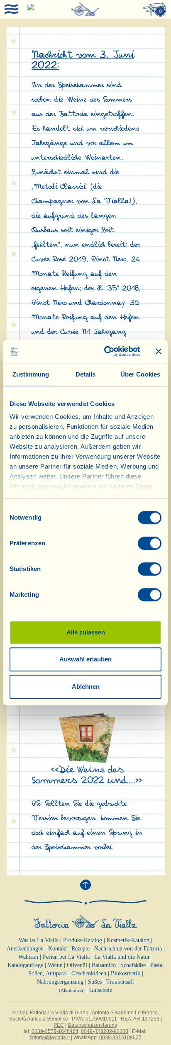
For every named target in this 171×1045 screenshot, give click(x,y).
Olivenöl (77, 965)
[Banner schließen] (158, 351)
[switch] (149, 543)
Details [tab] (86, 374)
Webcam (28, 957)
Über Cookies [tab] (140, 374)
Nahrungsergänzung (60, 982)
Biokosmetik (125, 973)
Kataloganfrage (25, 965)
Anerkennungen (25, 948)
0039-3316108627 (120, 1037)
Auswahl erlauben (85, 659)
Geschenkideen (88, 973)
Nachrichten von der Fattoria (128, 948)
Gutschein (100, 990)
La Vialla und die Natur (122, 957)
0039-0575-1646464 (55, 1031)
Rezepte (80, 948)
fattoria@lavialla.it (49, 1037)
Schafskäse (133, 965)
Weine (55, 965)
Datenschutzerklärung (92, 1025)
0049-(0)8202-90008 (104, 1031)
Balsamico (104, 965)
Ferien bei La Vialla (66, 957)
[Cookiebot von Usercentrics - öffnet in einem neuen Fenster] (105, 351)
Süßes (95, 982)
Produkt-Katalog (82, 940)
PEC (59, 1025)
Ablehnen (86, 686)
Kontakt (57, 948)
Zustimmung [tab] (30, 374)
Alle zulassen (85, 632)
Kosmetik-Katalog (128, 940)
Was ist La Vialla (39, 940)
